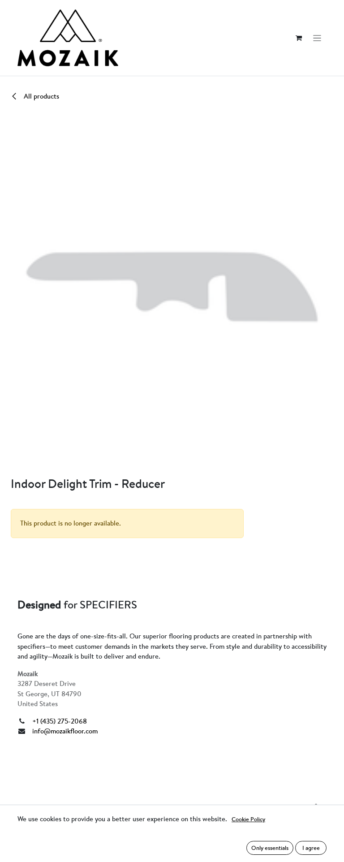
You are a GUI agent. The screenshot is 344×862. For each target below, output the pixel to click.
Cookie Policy (248, 819)
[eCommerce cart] (299, 38)
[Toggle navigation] (317, 38)
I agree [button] (311, 848)
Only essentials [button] (269, 848)
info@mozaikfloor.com (65, 731)
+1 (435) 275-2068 (59, 721)
